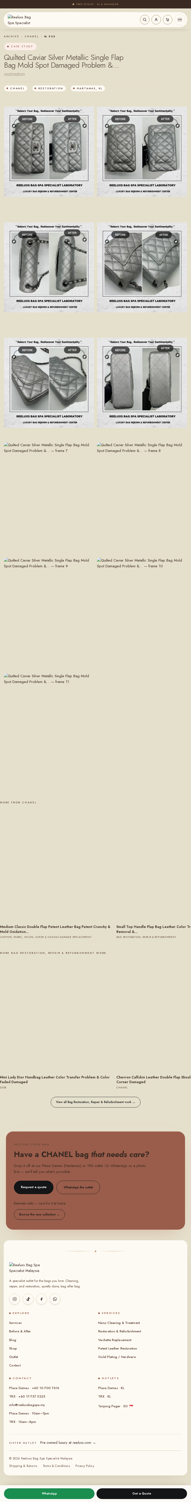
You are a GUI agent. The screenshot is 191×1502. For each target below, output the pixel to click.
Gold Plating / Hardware (117, 1357)
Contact (15, 1365)
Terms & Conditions (56, 1466)
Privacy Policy (84, 1466)
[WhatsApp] (54, 1299)
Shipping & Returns (23, 1466)
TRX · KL (104, 1396)
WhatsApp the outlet (78, 1187)
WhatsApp (49, 1493)
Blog (12, 1340)
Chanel (32, 36)
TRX (90, 1165)
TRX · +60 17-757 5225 (27, 1396)
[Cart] (167, 19)
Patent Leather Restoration (117, 1348)
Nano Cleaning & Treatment (119, 1322)
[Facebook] (41, 1299)
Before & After (20, 1331)
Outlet (13, 1357)
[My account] (156, 19)
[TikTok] (28, 1299)
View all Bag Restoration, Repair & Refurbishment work (95, 1102)
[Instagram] (14, 1299)
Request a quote (34, 1187)
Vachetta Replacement (114, 1340)
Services (15, 1322)
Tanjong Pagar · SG (115, 1406)
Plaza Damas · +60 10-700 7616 (34, 1388)
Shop (13, 1348)
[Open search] (144, 19)
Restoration (50, 88)
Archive (11, 36)
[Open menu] (179, 19)
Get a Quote (141, 1493)
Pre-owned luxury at (68, 1442)
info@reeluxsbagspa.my (27, 1405)
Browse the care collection (39, 1214)
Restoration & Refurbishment (119, 1331)
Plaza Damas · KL (111, 1388)
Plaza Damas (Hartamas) (61, 1165)
